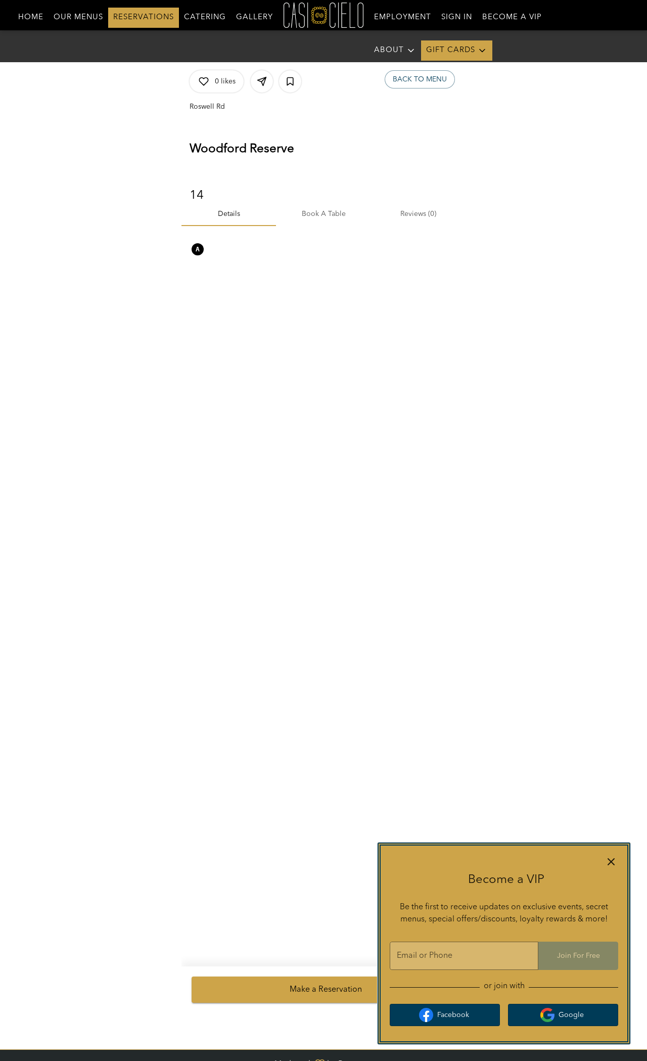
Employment (402, 17)
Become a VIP (512, 17)
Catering (205, 17)
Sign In (456, 17)
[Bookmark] (290, 81)
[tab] (228, 214)
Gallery (254, 17)
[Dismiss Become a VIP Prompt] (611, 862)
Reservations (143, 17)
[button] (456, 50)
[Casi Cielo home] (323, 15)
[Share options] (262, 81)
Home (30, 17)
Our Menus (78, 17)
